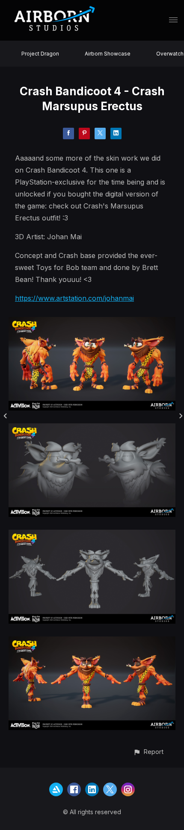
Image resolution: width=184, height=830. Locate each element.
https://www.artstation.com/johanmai (74, 298)
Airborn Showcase (108, 53)
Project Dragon (40, 53)
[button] (148, 751)
